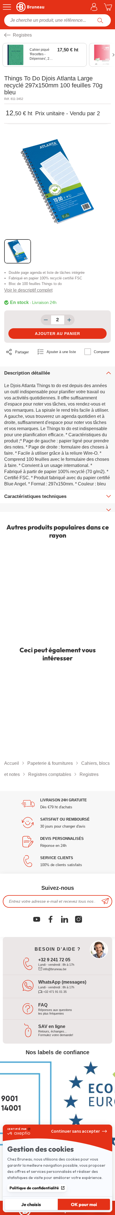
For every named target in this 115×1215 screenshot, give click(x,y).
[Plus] (69, 320)
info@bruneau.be (54, 969)
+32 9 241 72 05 (54, 959)
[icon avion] (105, 901)
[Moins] (46, 320)
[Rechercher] (100, 20)
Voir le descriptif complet (28, 290)
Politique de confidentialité (34, 1187)
